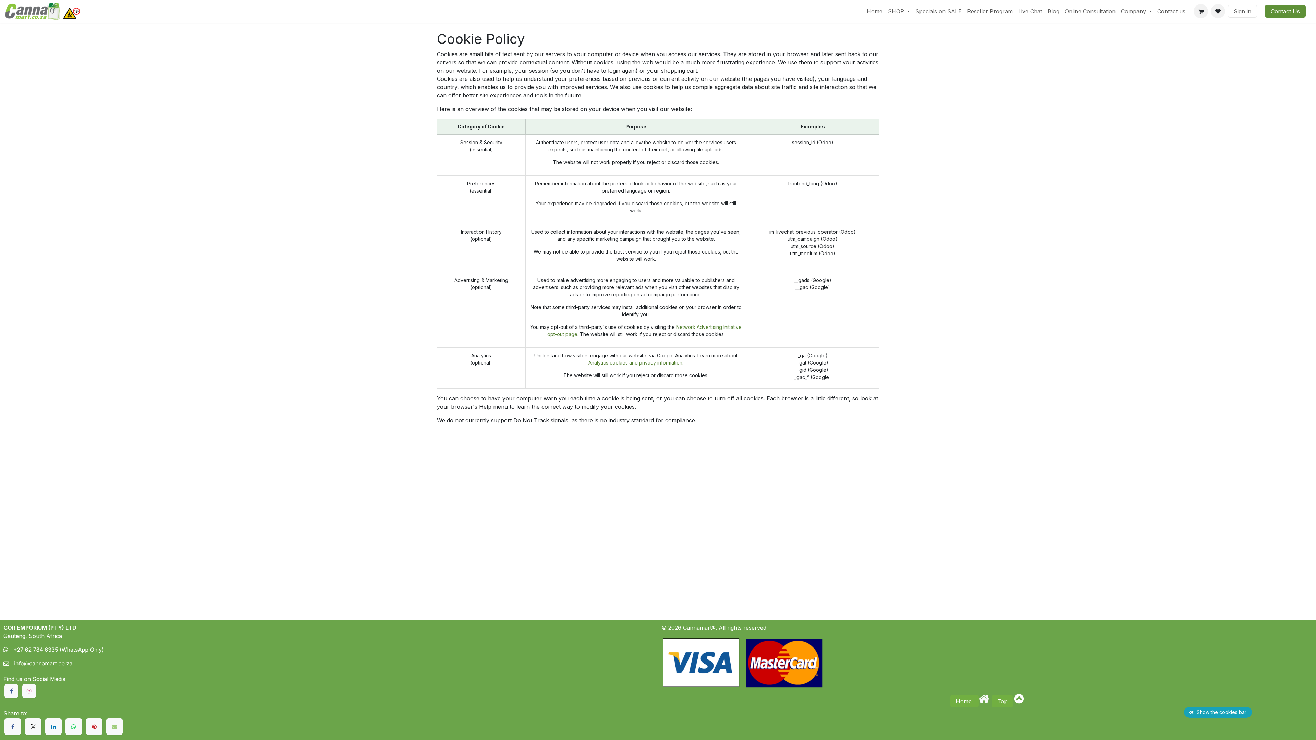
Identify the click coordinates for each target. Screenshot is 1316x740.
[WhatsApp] (73, 726)
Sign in (1242, 11)
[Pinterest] (94, 726)
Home (964, 701)
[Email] (114, 726)
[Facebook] (12, 726)
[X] (33, 726)
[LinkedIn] (53, 726)
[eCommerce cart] (1201, 11)
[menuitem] (874, 11)
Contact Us (1285, 11)
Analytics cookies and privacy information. (635, 363)
